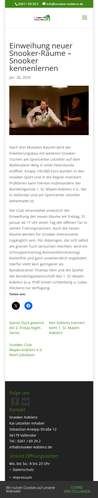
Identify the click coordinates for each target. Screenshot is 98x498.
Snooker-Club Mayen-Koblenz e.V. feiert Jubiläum (25, 349)
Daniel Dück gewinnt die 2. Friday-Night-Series (26, 327)
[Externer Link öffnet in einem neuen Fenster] (26, 404)
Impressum (22, 477)
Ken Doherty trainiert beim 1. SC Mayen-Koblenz (67, 327)
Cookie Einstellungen (77, 489)
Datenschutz (23, 469)
